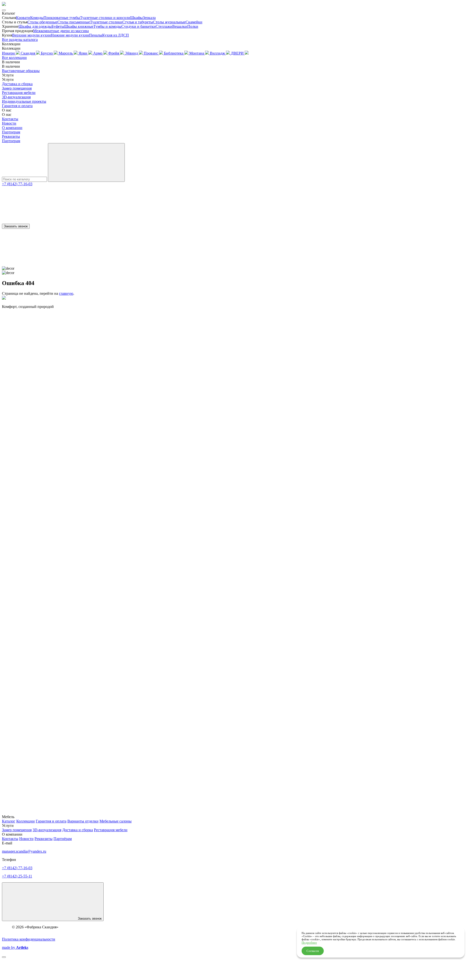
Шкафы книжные (78, 26)
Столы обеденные (42, 22)
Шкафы (136, 18)
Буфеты (58, 26)
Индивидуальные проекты (24, 101)
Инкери (9, 53)
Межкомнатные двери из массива (61, 31)
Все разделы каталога (20, 39)
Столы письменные (73, 22)
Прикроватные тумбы (62, 18)
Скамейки (194, 22)
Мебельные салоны (115, 821)
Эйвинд (132, 53)
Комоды (37, 18)
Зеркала (149, 18)
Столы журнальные (169, 22)
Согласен (312, 951)
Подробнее (309, 942)
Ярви (83, 53)
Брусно (47, 53)
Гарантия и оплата (17, 106)
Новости (9, 123)
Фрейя (114, 53)
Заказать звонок (16, 226)
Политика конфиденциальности (28, 939)
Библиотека (174, 53)
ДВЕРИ (238, 53)
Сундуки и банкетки (138, 26)
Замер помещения (17, 88)
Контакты (10, 119)
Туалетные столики (106, 22)
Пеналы (95, 35)
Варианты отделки (83, 821)
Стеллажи (164, 26)
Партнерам (11, 132)
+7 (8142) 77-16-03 (17, 184)
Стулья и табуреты (137, 22)
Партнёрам (63, 839)
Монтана (197, 53)
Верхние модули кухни (31, 35)
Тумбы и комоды (107, 26)
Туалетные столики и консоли (105, 18)
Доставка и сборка (17, 84)
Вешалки (179, 26)
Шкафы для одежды (35, 26)
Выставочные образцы (21, 71)
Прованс (151, 53)
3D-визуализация (16, 97)
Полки (192, 26)
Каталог (8, 821)
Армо (98, 53)
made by (15, 947)
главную (66, 293)
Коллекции (25, 821)
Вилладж (218, 53)
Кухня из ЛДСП (115, 35)
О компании (12, 128)
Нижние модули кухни (70, 35)
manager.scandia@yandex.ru (24, 851)
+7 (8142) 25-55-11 (17, 876)
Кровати (23, 18)
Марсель (66, 53)
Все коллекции (14, 57)
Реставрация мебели (19, 93)
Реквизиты (11, 136)
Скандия (28, 53)
